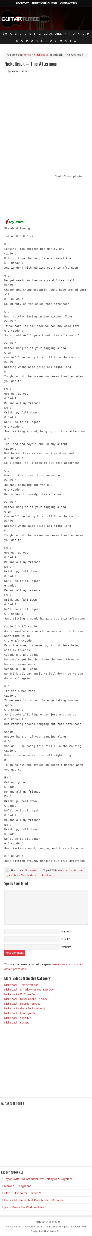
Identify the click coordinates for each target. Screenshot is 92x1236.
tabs (36, 875)
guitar (9, 875)
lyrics (17, 875)
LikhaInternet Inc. (51, 1231)
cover (80, 870)
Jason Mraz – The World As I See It (25, 1207)
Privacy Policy (13, 1226)
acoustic (62, 870)
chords (72, 870)
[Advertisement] (40, 103)
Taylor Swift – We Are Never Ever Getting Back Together (38, 1179)
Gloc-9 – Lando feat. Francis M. (23, 1193)
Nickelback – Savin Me (17, 1017)
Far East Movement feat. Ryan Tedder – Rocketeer (34, 1200)
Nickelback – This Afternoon (21, 984)
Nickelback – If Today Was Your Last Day (28, 989)
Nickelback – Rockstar (17, 1022)
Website (66, 947)
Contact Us (68, 3)
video (52, 875)
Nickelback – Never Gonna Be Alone (26, 999)
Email (64, 939)
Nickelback (30, 870)
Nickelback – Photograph (19, 1013)
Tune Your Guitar (44, 3)
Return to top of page (48, 1222)
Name (65, 931)
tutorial (44, 875)
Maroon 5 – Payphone (17, 1186)
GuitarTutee (53, 33)
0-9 (5, 33)
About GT (22, 3)
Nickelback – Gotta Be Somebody (24, 1008)
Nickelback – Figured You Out (22, 1003)
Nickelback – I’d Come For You (22, 994)
